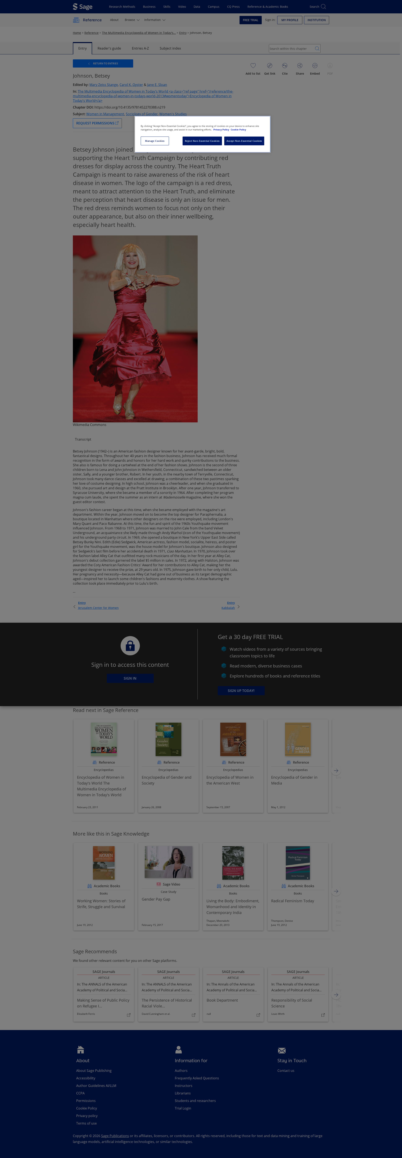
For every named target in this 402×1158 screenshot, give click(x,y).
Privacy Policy (221, 129)
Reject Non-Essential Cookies (202, 140)
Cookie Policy (238, 129)
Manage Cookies (155, 140)
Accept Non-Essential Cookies (244, 140)
